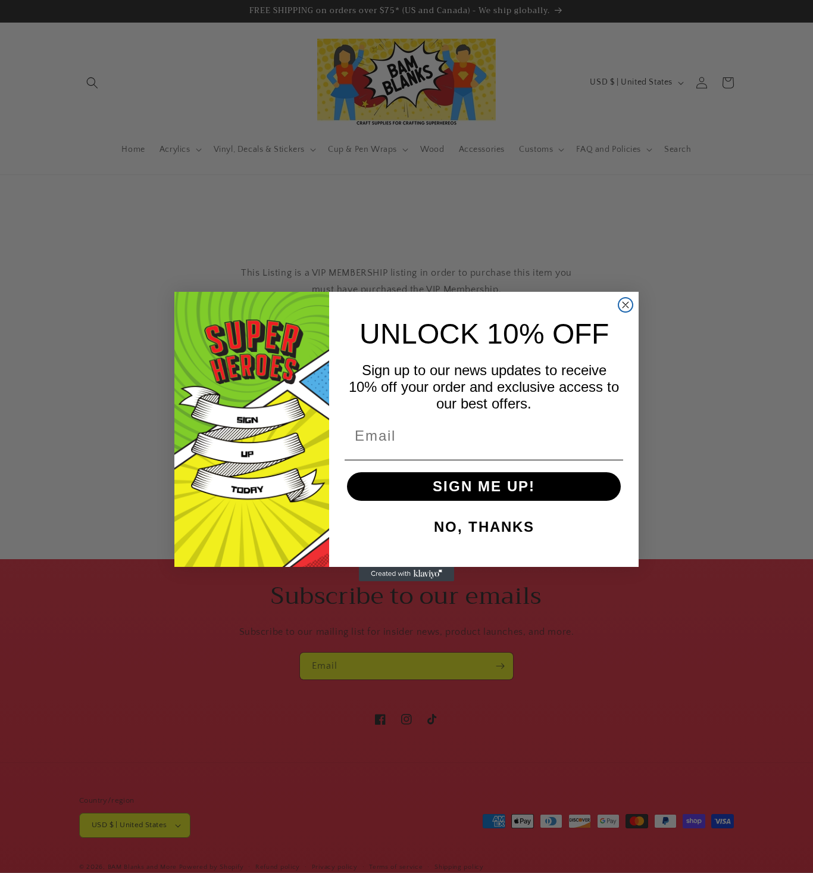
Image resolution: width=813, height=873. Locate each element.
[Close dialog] (625, 305)
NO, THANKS (484, 527)
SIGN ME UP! (484, 486)
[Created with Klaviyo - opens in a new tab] (406, 574)
